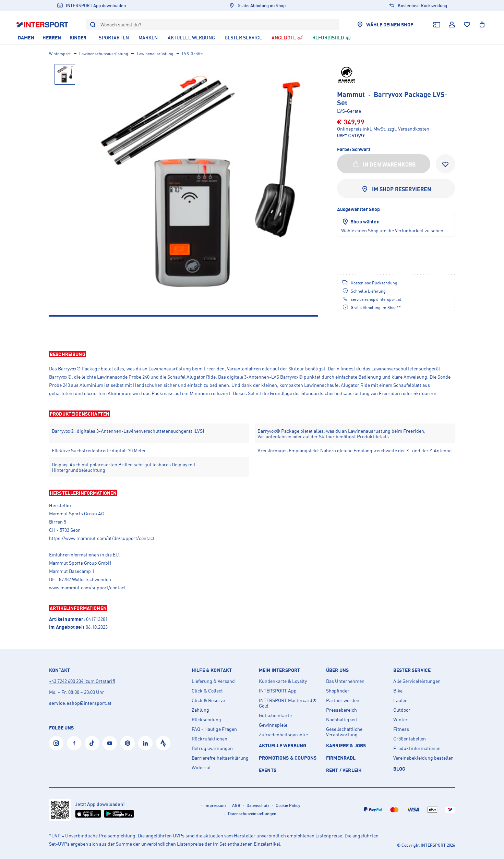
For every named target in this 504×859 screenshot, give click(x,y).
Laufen (400, 700)
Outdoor (401, 710)
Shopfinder (337, 691)
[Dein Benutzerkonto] (452, 25)
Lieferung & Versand (213, 681)
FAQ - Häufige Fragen (214, 729)
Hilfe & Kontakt (212, 670)
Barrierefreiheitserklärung (220, 758)
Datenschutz (258, 805)
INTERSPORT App (278, 691)
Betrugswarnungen (212, 748)
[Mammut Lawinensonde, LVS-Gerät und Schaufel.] (200, 181)
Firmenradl (341, 758)
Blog (399, 769)
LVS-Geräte (192, 53)
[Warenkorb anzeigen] (482, 25)
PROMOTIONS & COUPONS (287, 758)
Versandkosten (413, 129)
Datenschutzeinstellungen (252, 813)
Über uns (337, 670)
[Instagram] (56, 743)
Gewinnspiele (273, 725)
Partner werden (342, 700)
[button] (252, 354)
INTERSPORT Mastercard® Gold (287, 703)
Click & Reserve (208, 700)
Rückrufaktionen (209, 738)
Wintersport (60, 53)
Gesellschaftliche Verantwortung (344, 731)
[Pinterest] (127, 743)
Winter (400, 719)
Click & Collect (207, 691)
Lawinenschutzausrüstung (103, 53)
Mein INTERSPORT (279, 670)
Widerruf (201, 767)
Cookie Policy (288, 805)
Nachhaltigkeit (341, 719)
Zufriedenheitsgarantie (283, 734)
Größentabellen (409, 738)
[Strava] (163, 743)
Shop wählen (365, 221)
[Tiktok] (92, 743)
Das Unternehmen (345, 681)
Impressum (215, 805)
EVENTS (267, 770)
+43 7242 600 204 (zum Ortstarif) (82, 681)
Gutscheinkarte (275, 715)
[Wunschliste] (467, 25)
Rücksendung (206, 719)
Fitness (401, 729)
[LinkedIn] (145, 743)
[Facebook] (74, 743)
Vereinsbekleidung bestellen (423, 758)
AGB (236, 805)
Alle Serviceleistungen (417, 681)
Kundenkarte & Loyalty (283, 681)
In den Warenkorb (389, 164)
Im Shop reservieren (401, 189)
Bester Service (412, 670)
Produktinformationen (417, 748)
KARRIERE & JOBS (346, 745)
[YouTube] (110, 743)
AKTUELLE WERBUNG (283, 745)
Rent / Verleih (344, 770)
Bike (398, 691)
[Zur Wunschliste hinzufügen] (445, 163)
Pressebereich (341, 710)
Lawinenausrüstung (155, 53)
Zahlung (200, 710)
